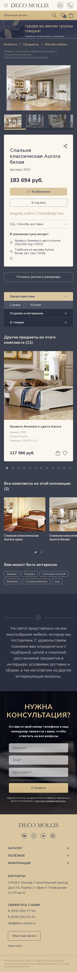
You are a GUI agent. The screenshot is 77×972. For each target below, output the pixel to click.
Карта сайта (15, 946)
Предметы (31, 44)
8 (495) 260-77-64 (22, 911)
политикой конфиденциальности (50, 801)
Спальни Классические (17, 54)
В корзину (38, 203)
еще (57, 581)
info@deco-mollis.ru (21, 923)
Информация (19, 863)
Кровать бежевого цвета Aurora (35, 426)
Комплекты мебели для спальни (36, 51)
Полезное (16, 855)
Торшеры (29, 574)
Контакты (16, 876)
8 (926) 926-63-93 (22, 917)
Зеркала (12, 574)
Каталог (15, 848)
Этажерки (12, 581)
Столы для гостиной (54, 574)
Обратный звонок (24, 936)
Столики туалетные (36, 581)
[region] (38, 121)
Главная (8, 51)
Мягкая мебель (56, 44)
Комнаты (10, 44)
